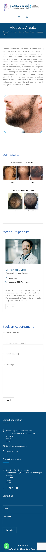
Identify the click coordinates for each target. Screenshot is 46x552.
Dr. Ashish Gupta (15, 269)
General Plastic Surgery (27, 32)
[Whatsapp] (6, 546)
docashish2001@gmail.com (16, 446)
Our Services (12, 32)
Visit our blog (23, 545)
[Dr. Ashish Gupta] (23, 7)
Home (5, 32)
